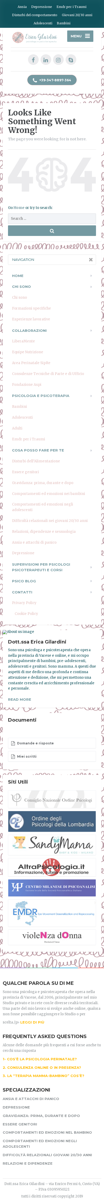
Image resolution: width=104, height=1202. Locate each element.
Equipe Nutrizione (27, 352)
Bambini (63, 23)
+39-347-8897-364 (54, 80)
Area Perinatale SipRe (31, 363)
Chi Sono (21, 286)
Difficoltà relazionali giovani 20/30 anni (47, 1155)
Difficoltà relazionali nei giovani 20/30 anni (50, 521)
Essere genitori (25, 472)
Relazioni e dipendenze (28, 1163)
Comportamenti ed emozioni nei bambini (48, 493)
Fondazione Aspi (26, 384)
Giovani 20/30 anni (77, 15)
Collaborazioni (29, 330)
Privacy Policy (24, 603)
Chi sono (19, 297)
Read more (19, 699)
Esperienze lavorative (31, 319)
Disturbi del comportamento (34, 15)
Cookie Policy (26, 613)
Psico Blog (24, 581)
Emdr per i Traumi (71, 7)
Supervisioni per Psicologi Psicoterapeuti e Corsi (41, 567)
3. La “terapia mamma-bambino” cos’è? (43, 1076)
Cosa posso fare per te (38, 450)
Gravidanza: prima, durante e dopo (42, 483)
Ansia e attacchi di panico (34, 542)
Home (19, 207)
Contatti (22, 592)
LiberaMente (23, 341)
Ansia (22, 7)
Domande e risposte (35, 743)
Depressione (41, 7)
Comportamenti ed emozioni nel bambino (47, 1132)
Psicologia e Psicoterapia (40, 396)
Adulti (17, 428)
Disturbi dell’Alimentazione (36, 461)
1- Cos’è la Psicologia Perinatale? (40, 1059)
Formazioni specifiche (31, 308)
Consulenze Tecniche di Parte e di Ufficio (48, 374)
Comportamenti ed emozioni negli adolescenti (42, 507)
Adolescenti (43, 23)
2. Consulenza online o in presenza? (42, 1067)
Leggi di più (32, 1022)
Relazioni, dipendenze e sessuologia (44, 531)
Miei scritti (26, 756)
